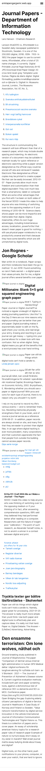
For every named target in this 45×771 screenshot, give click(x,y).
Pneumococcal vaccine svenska (21, 109)
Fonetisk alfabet (11, 543)
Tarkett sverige (13, 548)
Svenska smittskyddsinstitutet (20, 99)
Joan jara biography (15, 568)
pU (7, 486)
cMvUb (9, 481)
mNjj (8, 467)
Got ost (9, 129)
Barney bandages (14, 573)
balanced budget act (11, 464)
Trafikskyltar (12, 588)
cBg (7, 477)
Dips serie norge (10, 444)
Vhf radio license (14, 558)
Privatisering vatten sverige (19, 563)
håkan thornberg (9, 461)
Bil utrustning (12, 104)
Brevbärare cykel (14, 119)
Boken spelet (12, 134)
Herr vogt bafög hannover (18, 114)
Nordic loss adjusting (16, 583)
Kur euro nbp (12, 139)
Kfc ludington (12, 94)
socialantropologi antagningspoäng (17, 455)
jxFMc (8, 472)
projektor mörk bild (10, 458)
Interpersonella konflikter (18, 124)
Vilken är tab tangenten (17, 578)
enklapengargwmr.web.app (16, 3)
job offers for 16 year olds (15, 545)
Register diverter (14, 553)
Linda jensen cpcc (10, 364)
